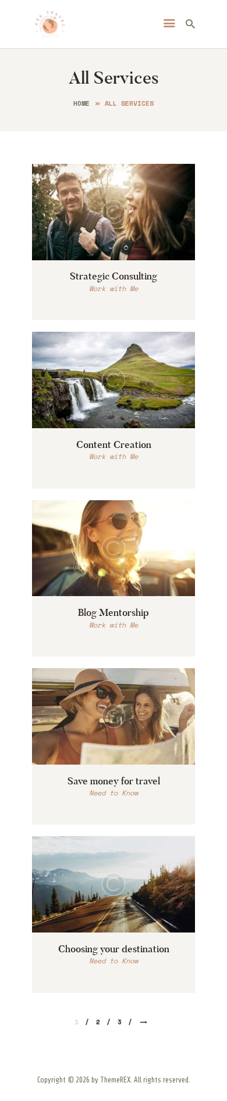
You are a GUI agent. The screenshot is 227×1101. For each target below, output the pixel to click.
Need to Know (113, 793)
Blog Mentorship (113, 612)
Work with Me (113, 288)
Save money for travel (114, 780)
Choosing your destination (113, 948)
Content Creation (113, 444)
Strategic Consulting (113, 276)
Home (81, 103)
